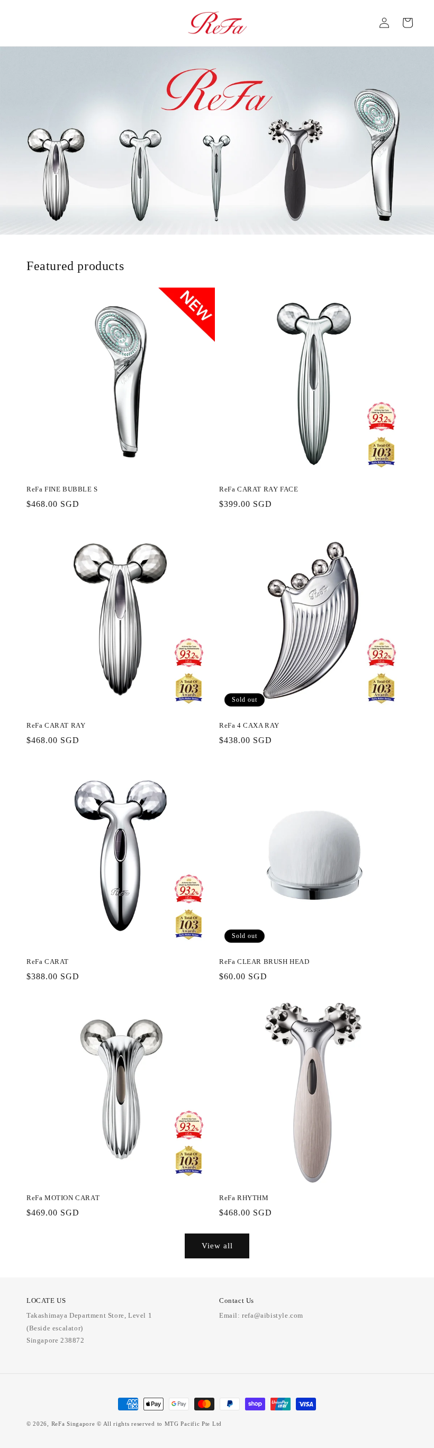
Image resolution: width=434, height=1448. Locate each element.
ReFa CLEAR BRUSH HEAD (264, 962)
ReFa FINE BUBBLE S (62, 489)
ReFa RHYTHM (244, 1198)
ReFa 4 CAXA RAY (249, 725)
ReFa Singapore (73, 1423)
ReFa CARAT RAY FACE (258, 489)
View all (217, 1245)
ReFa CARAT (47, 962)
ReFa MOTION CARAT (63, 1198)
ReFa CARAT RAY (55, 725)
